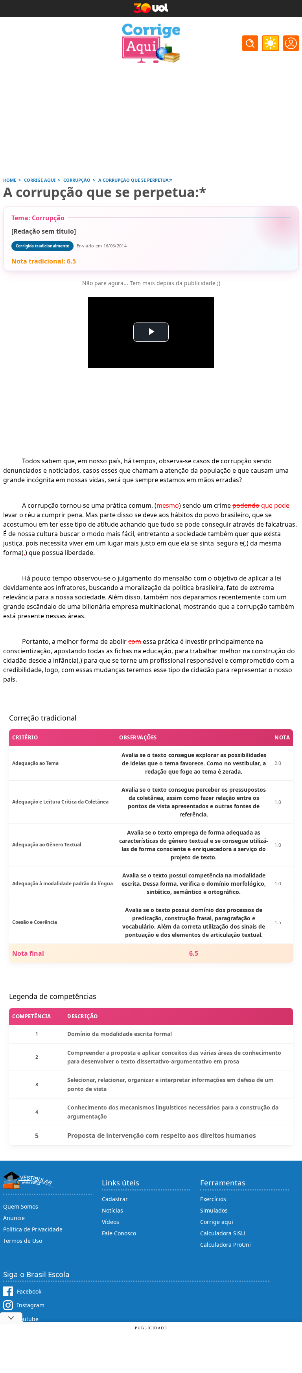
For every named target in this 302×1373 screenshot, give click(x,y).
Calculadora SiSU (222, 1233)
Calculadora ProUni (225, 1244)
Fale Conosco (119, 1233)
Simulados (214, 1210)
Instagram (30, 1305)
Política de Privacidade (33, 1229)
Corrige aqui (216, 1222)
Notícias (112, 1210)
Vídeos (110, 1222)
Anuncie (14, 1218)
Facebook (29, 1291)
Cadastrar (115, 1199)
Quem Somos (20, 1206)
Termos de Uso (22, 1240)
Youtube (28, 1319)
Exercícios (213, 1199)
